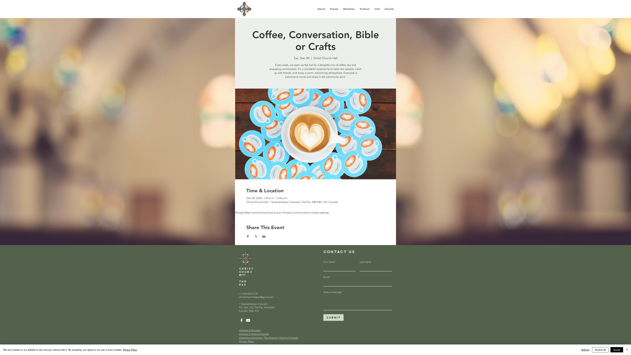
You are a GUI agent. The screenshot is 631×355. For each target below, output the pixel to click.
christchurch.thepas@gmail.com (256, 297)
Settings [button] (585, 349)
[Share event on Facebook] (247, 236)
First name (329, 261)
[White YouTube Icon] (248, 320)
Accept (616, 349)
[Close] (627, 349)
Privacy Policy (130, 349)
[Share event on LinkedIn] (264, 236)
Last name (365, 261)
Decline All (600, 349)
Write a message (332, 292)
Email (327, 277)
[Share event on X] (255, 236)
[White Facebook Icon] (241, 320)
